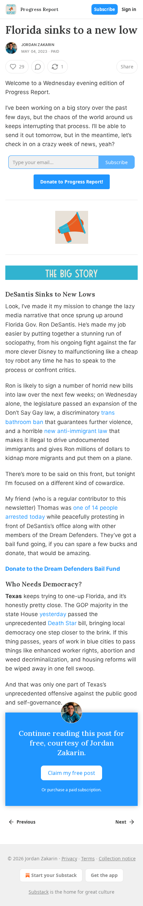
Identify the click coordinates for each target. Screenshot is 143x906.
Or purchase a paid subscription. (71, 790)
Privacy (69, 858)
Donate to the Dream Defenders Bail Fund (62, 568)
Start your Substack (54, 875)
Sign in (129, 9)
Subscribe (104, 9)
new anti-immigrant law (75, 431)
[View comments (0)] (38, 66)
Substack (39, 892)
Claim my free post (71, 773)
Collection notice (117, 858)
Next (120, 822)
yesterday (53, 614)
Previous (26, 822)
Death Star (62, 623)
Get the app (104, 875)
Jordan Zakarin (37, 44)
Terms (88, 858)
